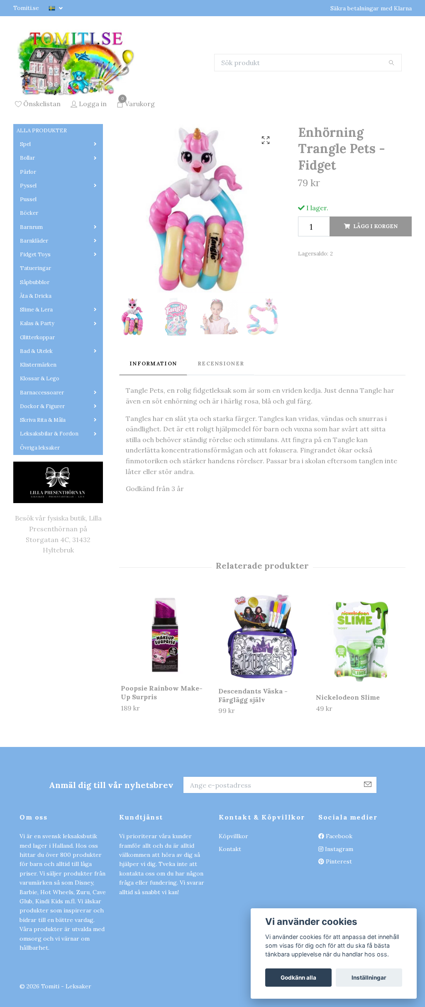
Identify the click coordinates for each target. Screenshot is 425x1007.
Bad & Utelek (36, 402)
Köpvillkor (233, 888)
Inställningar (369, 977)
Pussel (28, 251)
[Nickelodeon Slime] (360, 691)
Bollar (27, 210)
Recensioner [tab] (221, 415)
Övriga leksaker (40, 499)
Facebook (338, 888)
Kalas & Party (37, 375)
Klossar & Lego (39, 430)
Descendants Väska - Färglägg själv (253, 747)
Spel (25, 195)
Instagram (338, 901)
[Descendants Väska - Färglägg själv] (262, 688)
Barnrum (31, 278)
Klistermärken (38, 416)
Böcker (29, 265)
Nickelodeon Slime (348, 749)
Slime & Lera (36, 361)
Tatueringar (35, 320)
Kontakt (230, 901)
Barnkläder (34, 292)
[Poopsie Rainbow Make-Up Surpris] (165, 687)
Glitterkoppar (37, 389)
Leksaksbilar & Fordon (49, 485)
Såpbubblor (34, 334)
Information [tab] (153, 415)
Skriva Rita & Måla (43, 471)
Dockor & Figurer (42, 458)
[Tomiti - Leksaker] (120, 88)
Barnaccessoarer (42, 444)
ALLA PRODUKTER (42, 182)
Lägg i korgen (375, 278)
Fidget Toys (35, 306)
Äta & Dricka (35, 347)
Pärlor (28, 223)
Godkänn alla (298, 977)
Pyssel (28, 237)
